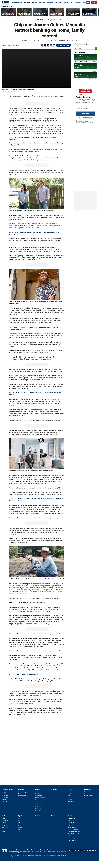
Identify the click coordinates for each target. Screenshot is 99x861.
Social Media (5, 820)
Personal (86, 792)
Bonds (36, 799)
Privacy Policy (81, 118)
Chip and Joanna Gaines (16, 96)
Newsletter (90, 850)
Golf (19, 829)
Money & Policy (22, 793)
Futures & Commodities (40, 797)
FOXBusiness (15, 45)
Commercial (87, 793)
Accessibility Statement (73, 833)
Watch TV (94, 2)
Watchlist (42, 2)
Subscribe (85, 113)
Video (71, 2)
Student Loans (5, 793)
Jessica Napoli (7, 45)
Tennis (20, 831)
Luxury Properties (88, 795)
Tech (65, 2)
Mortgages (4, 792)
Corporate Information (73, 829)
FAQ (69, 825)
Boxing (20, 825)
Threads (48, 45)
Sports (20, 816)
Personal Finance (16, 2)
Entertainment (71, 792)
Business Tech (5, 824)
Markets (34, 2)
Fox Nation (70, 837)
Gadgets (4, 822)
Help (41, 849)
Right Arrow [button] (96, 12)
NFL (19, 818)
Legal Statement (19, 852)
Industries (37, 805)
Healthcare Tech (6, 825)
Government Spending (23, 792)
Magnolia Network (47, 96)
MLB (19, 822)
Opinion (37, 816)
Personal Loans (5, 797)
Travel (69, 795)
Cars (69, 797)
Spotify (93, 850)
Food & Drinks (71, 801)
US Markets (38, 793)
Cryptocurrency (38, 795)
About (70, 816)
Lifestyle (49, 2)
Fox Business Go (72, 838)
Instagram (75, 850)
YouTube (78, 850)
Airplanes (70, 799)
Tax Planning (5, 806)
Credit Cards (5, 795)
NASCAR (20, 824)
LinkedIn (84, 850)
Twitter (45, 45)
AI (2, 829)
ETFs (36, 801)
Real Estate (58, 2)
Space (3, 831)
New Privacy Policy (20, 849)
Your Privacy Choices (33, 849)
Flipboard (81, 850)
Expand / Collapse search (84, 3)
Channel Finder (71, 818)
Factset (48, 851)
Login (87, 2)
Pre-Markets (38, 808)
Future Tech (5, 827)
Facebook (42, 45)
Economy (26, 2)
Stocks (36, 792)
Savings (4, 799)
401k (3, 803)
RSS (87, 850)
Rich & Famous (71, 793)
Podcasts (78, 2)
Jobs (69, 820)
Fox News (70, 835)
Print (51, 45)
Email (54, 45)
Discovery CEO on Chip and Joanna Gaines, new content (18, 89)
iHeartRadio (96, 850)
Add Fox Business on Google (64, 45)
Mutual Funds (38, 810)
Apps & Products (72, 840)
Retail (36, 806)
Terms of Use (89, 118)
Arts (69, 803)
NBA (19, 820)
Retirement (4, 805)
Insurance (4, 801)
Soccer (20, 827)
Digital (3, 818)
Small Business (22, 795)
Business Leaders (39, 803)
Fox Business (5, 2)
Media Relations (72, 827)
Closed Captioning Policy (74, 831)
